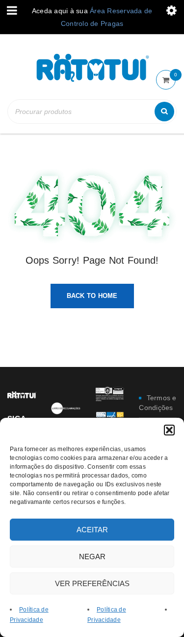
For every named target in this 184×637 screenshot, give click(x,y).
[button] (169, 430)
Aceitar (92, 529)
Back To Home (92, 295)
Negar (92, 556)
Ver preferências (92, 583)
